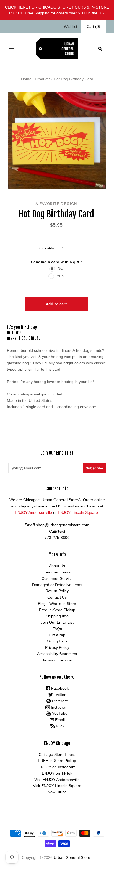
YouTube (59, 713)
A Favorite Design (56, 203)
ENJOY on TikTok (57, 773)
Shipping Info (57, 616)
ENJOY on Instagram (57, 767)
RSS (59, 726)
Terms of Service (57, 660)
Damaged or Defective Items (57, 585)
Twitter (59, 694)
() (93, 26)
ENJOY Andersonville (33, 512)
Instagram (59, 707)
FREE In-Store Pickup (57, 760)
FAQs (57, 628)
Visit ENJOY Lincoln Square (57, 785)
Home (26, 79)
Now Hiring (57, 792)
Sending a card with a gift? (56, 262)
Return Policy (57, 591)
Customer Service (57, 578)
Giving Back (57, 641)
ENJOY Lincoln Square (78, 512)
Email (59, 719)
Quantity (46, 248)
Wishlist (70, 26)
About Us (57, 566)
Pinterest (59, 701)
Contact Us (57, 597)
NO (60, 268)
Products (42, 79)
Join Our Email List (57, 622)
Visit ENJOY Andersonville (57, 779)
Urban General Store (72, 857)
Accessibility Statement (57, 654)
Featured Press (57, 572)
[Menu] (11, 48)
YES (60, 276)
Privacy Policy (57, 647)
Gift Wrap (57, 635)
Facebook (59, 688)
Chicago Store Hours (57, 754)
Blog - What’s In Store (57, 603)
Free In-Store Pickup (57, 610)
